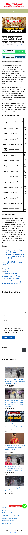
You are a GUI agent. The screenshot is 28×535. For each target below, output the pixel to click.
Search (4, 347)
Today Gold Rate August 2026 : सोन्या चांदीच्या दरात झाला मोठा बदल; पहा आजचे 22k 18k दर (15, 447)
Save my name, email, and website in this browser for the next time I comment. (13, 330)
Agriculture (7, 269)
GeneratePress (14, 532)
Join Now (20, 51)
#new (6, 271)
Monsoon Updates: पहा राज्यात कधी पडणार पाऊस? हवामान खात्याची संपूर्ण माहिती (15, 256)
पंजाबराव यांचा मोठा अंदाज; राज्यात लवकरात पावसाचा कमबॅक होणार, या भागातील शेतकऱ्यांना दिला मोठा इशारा (13, 468)
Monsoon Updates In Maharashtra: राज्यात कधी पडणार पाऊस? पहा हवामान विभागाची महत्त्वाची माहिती (13, 276)
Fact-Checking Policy (8, 523)
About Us (5, 507)
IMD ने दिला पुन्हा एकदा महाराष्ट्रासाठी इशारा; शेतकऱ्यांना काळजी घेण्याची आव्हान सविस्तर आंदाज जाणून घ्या (15, 381)
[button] (24, 506)
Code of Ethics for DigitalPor (11, 518)
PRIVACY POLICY (7, 513)
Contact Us (5, 510)
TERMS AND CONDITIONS (10, 515)
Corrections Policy (8, 521)
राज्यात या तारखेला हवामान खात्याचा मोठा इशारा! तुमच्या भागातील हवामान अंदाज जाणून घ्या (14, 426)
